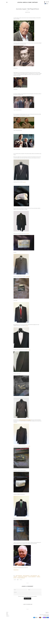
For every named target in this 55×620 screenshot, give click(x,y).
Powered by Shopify (46, 615)
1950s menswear (19, 575)
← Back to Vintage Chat (27, 604)
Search (7, 612)
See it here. (26, 325)
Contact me (15, 567)
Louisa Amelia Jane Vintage (27, 2)
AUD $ (47, 612)
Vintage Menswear (16, 569)
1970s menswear (33, 575)
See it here (27, 233)
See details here (28, 276)
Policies (7, 614)
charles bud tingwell (22, 576)
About (7, 613)
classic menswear (32, 576)
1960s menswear (26, 575)
